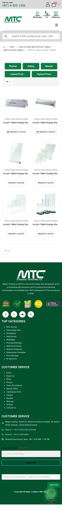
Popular (13, 66)
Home (8, 373)
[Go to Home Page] (4, 47)
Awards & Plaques (14, 349)
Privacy (9, 382)
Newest (49, 66)
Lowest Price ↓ (17, 74)
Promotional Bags (14, 343)
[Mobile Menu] (56, 25)
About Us (10, 376)
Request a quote (16, 183)
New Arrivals (11, 327)
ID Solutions (11, 359)
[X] (14, 314)
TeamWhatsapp (37, 16)
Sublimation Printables (16, 352)
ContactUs (46, 16)
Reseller (9, 398)
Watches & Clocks (13, 346)
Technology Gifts (13, 330)
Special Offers (12, 389)
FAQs (8, 379)
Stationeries (11, 336)
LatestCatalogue (56, 16)
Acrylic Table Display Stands (16, 119)
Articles (9, 404)
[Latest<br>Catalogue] (56, 13)
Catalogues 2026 (13, 392)
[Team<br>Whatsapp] (37, 13)
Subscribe (31, 462)
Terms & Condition (14, 385)
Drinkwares (11, 333)
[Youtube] (22, 314)
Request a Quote (18, 132)
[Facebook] (5, 314)
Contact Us (11, 408)
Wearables (10, 340)
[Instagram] (31, 314)
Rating (31, 66)
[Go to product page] (16, 102)
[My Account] (47, 4)
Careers (9, 395)
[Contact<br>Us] (46, 13)
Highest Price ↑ (44, 74)
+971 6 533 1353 (13, 5)
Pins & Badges (12, 355)
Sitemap (9, 401)
